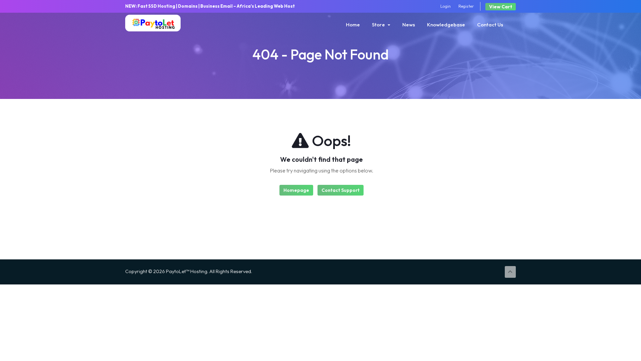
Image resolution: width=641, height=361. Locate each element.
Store (379, 24)
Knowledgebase (446, 24)
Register (466, 6)
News (408, 24)
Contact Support (341, 190)
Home (353, 24)
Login (445, 6)
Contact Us (490, 24)
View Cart (500, 7)
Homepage (296, 190)
